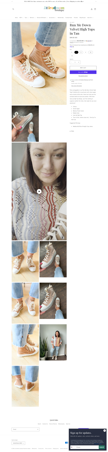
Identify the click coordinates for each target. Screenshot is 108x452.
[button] (13, 9)
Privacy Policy (96, 443)
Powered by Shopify (26, 448)
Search (39, 423)
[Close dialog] (104, 430)
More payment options (83, 75)
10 (90, 52)
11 (72, 56)
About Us (68, 423)
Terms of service (48, 448)
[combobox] (73, 447)
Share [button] (72, 131)
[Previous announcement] (12, 1)
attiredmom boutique (19, 448)
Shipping (71, 42)
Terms (101, 443)
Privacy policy (41, 448)
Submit (101, 447)
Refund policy (61, 423)
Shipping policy (56, 448)
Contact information (64, 448)
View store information (76, 85)
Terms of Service (53, 423)
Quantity (71, 59)
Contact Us (45, 423)
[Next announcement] (96, 1)
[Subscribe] (37, 429)
